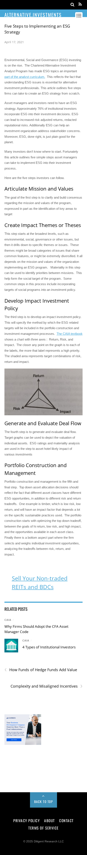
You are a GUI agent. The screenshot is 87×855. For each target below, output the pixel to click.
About (49, 820)
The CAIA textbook (70, 333)
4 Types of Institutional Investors (49, 647)
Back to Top (43, 801)
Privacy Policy (26, 820)
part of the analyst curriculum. (24, 77)
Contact (66, 820)
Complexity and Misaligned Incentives (47, 686)
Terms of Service (43, 828)
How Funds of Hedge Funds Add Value (40, 670)
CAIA (7, 620)
